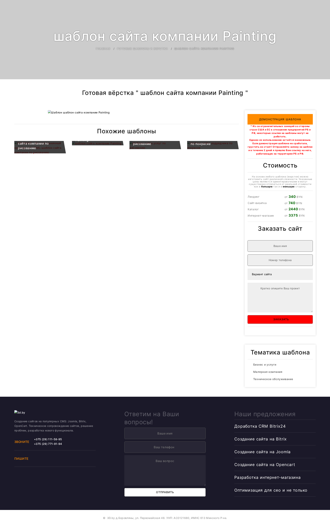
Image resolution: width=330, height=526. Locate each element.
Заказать (280, 319)
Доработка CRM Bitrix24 (260, 426)
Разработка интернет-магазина (267, 477)
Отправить (165, 492)
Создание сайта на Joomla (262, 451)
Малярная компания (267, 371)
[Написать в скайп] (54, 457)
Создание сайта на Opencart (264, 464)
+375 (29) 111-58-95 (48, 439)
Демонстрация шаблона (280, 119)
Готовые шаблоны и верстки (142, 48)
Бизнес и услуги (264, 364)
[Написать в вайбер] (37, 457)
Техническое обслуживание (273, 379)
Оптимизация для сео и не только (270, 490)
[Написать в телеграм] (46, 457)
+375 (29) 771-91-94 (48, 443)
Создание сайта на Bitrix (260, 439)
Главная (103, 48)
